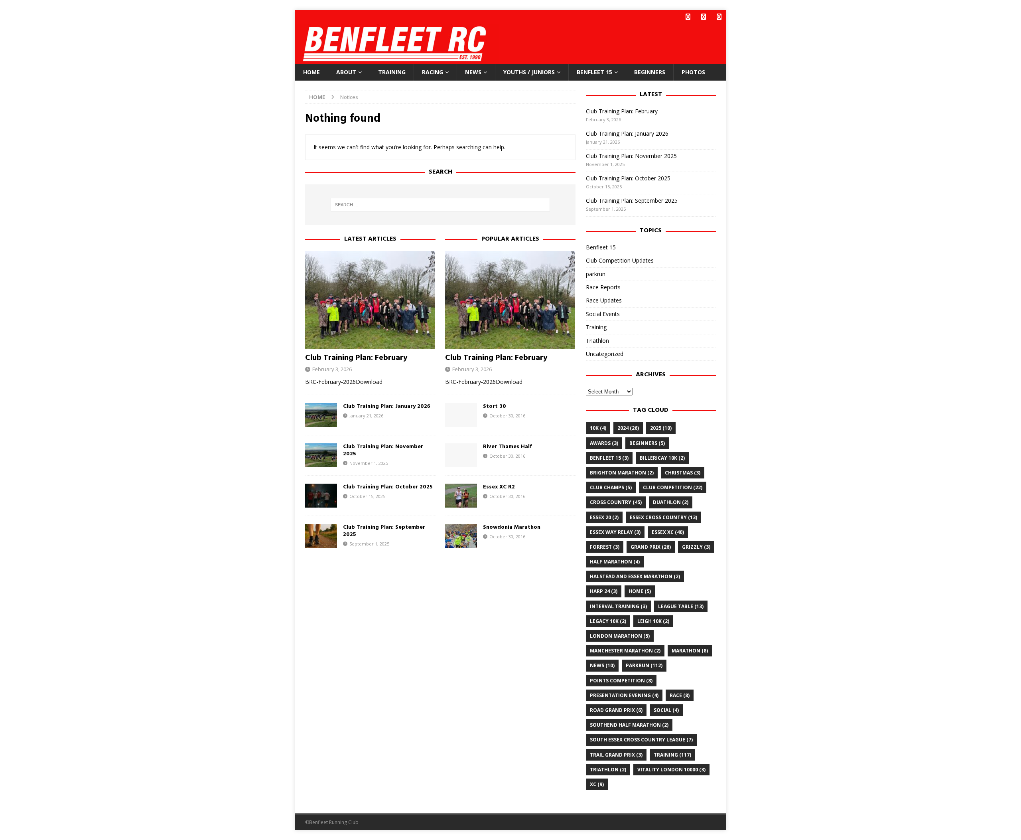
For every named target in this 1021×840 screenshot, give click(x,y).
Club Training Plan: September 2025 (384, 531)
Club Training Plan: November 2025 (383, 450)
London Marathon (620, 635)
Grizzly (696, 547)
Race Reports (603, 287)
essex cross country (663, 517)
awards (604, 443)
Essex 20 (604, 517)
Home (311, 72)
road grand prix (616, 710)
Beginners (649, 72)
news (602, 665)
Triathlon (597, 340)
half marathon (615, 561)
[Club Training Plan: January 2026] (321, 415)
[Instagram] (719, 17)
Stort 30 (494, 406)
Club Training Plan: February (356, 358)
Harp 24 (603, 591)
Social (666, 710)
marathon (690, 650)
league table (681, 606)
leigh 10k (653, 621)
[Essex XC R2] (461, 496)
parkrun (595, 274)
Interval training (618, 606)
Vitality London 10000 (671, 769)
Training (392, 72)
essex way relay (615, 532)
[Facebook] (688, 17)
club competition (672, 487)
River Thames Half (507, 446)
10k (598, 428)
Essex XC (668, 532)
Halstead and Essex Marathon (635, 576)
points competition (621, 680)
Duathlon (670, 502)
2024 (628, 428)
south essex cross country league (641, 739)
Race (680, 695)
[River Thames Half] (461, 455)
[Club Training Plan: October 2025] (321, 496)
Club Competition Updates (620, 260)
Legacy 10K (608, 621)
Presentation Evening (624, 695)
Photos (693, 72)
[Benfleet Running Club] (397, 59)
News (473, 72)
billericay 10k (662, 458)
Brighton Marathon (622, 472)
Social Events (603, 314)
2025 (661, 428)
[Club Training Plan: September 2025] (321, 536)
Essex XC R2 (499, 487)
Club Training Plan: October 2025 (388, 487)
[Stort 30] (461, 415)
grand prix (651, 547)
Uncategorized (604, 354)
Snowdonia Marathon (511, 527)
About (346, 72)
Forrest (604, 547)
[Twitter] (703, 17)
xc (597, 784)
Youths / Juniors (529, 72)
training (672, 754)
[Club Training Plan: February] (370, 300)
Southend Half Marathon (629, 724)
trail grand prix (616, 754)
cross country (616, 502)
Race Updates (604, 300)
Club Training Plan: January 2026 (386, 406)
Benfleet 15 (594, 72)
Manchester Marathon (625, 650)
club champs (611, 487)
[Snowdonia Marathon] (461, 536)
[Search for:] (440, 204)
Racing (432, 72)
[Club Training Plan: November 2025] (321, 455)
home (640, 591)
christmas (682, 472)
